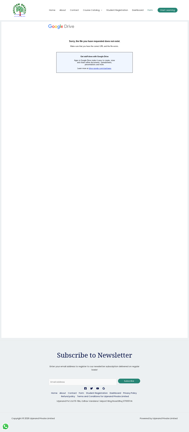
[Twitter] (91, 388)
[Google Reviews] (103, 388)
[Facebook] (85, 388)
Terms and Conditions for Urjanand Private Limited (103, 396)
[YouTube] (97, 388)
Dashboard (137, 10)
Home (52, 10)
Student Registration (117, 10)
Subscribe (129, 381)
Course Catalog (91, 10)
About (62, 10)
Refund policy (68, 396)
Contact (74, 10)
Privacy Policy (130, 393)
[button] (168, 10)
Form (150, 10)
